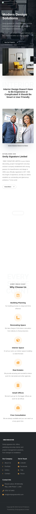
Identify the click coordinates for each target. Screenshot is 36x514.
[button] (11, 42)
